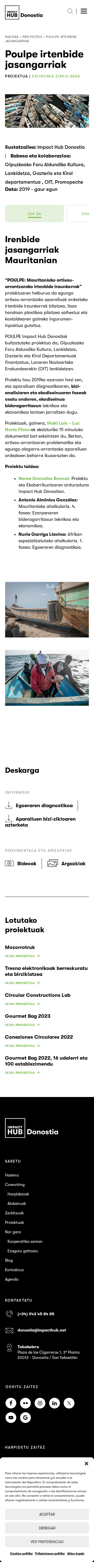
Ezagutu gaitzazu (23, 1251)
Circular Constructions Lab (37, 995)
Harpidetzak (18, 1194)
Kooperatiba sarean (25, 1241)
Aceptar (47, 1514)
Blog (9, 1260)
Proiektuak (14, 1222)
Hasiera (12, 1175)
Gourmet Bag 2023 (27, 1016)
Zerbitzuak (14, 1213)
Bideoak (27, 863)
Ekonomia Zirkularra (56, 76)
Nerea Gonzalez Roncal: (44, 478)
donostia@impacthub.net (42, 1330)
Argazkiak (73, 863)
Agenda (11, 1279)
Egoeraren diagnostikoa (44, 805)
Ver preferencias (47, 1542)
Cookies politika (21, 1553)
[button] (86, 1463)
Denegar (47, 1528)
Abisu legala (75, 1553)
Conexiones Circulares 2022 (39, 1037)
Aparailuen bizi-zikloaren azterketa (40, 822)
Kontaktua (14, 1270)
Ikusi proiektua (20, 956)
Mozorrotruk (20, 947)
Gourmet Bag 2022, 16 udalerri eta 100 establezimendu (46, 1061)
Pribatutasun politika (50, 1553)
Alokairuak (17, 1203)
